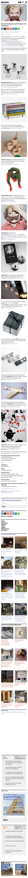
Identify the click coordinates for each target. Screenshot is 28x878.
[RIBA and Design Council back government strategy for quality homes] (20, 2)
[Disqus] (14, 734)
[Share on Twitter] (5, 29)
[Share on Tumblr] (16, 29)
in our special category (15, 128)
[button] (23, 2)
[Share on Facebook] (2, 29)
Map (2, 462)
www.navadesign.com (12, 343)
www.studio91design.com (13, 406)
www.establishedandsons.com (9, 87)
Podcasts (4, 530)
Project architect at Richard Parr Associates (13, 851)
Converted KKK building (5, 866)
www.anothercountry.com (11, 164)
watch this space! (15, 453)
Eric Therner (9, 303)
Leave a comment (5, 34)
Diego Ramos (4, 46)
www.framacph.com (9, 307)
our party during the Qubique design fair (14, 237)
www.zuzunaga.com (11, 201)
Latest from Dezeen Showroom (11, 624)
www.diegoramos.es (10, 239)
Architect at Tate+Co (10, 846)
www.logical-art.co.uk (10, 379)
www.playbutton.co (20, 278)
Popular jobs (5, 827)
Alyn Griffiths (4, 32)
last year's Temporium (8, 197)
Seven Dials (8, 91)
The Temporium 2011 (6, 492)
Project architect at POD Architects (14, 841)
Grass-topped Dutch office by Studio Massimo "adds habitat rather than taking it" (14, 777)
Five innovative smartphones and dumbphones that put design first (14, 772)
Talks (3, 526)
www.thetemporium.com (10, 94)
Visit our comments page (7, 712)
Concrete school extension (19, 866)
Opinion (3, 524)
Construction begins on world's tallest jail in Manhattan (13, 768)
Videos (3, 527)
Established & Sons (10, 41)
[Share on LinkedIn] (13, 29)
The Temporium (16, 36)
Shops (17, 491)
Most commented (19, 757)
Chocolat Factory (14, 46)
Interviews (4, 523)
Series (3, 521)
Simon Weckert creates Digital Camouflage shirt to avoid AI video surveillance (14, 762)
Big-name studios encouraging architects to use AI (13, 783)
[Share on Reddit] (10, 29)
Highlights (8, 863)
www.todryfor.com (13, 449)
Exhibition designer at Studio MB (14, 831)
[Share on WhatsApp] (18, 29)
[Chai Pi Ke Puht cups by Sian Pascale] (19, 2)
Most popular (5, 757)
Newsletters (5, 529)
